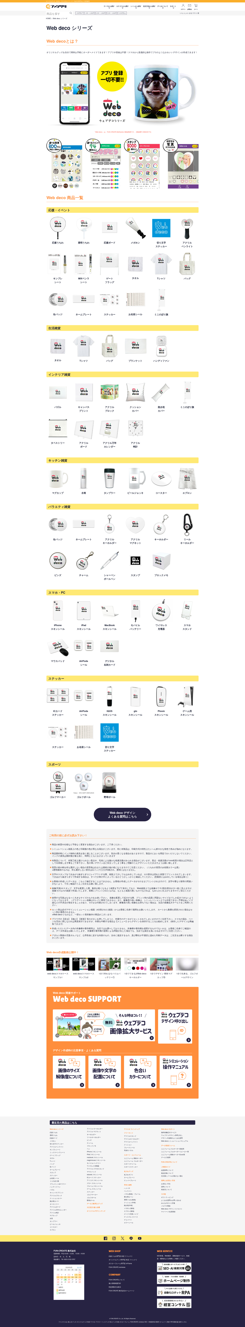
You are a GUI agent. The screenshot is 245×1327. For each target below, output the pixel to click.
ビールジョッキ (55, 1224)
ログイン (183, 9)
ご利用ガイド (165, 1167)
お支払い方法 (165, 1184)
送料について (165, 1186)
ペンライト (128, 1191)
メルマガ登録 (165, 1206)
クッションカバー (56, 1198)
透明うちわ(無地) (130, 1200)
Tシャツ (52, 1161)
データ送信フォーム (168, 1145)
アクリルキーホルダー (131, 1139)
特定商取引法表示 (115, 1287)
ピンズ (89, 1140)
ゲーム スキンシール (94, 1189)
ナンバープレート (130, 1180)
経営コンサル (183, 1322)
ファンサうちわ (63, 1322)
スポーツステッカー (131, 1167)
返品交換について (167, 1173)
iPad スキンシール (93, 1154)
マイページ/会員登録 (168, 1211)
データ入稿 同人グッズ (95, 1203)
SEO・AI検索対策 (149, 1322)
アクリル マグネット (94, 1131)
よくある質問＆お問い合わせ (171, 1200)
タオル (52, 1158)
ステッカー (53, 1175)
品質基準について (167, 1170)
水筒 (51, 1218)
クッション (128, 1145)
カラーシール (128, 1222)
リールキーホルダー (94, 1137)
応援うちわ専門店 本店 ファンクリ (120, 1256)
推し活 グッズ (72, 1322)
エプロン (53, 1230)
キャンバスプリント (57, 1192)
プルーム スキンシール (95, 1186)
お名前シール (54, 1178)
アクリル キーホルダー (95, 1129)
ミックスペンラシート (57, 1152)
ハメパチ (127, 1188)
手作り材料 (128, 1185)
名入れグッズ (128, 1171)
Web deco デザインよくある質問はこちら (122, 814)
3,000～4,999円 (100, 13)
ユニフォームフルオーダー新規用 (172, 1149)
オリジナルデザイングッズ (96, 1211)
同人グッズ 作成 (114, 1322)
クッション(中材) (130, 1202)
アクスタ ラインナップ (132, 1129)
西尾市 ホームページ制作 (162, 1322)
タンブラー (53, 1221)
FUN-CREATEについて (169, 1162)
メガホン (53, 1141)
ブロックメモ (91, 1146)
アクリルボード (55, 1207)
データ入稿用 (165, 1157)
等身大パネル (128, 1150)
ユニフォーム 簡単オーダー (133, 1158)
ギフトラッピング (167, 1197)
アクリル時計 (54, 1212)
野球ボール (91, 1200)
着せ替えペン (128, 1197)
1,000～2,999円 (89, 13)
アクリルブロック (56, 1195)
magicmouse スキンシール (96, 1160)
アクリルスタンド (130, 1136)
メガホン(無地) (129, 1208)
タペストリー (54, 1204)
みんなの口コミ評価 (168, 1203)
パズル (52, 1190)
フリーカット (128, 1133)
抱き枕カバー (54, 1201)
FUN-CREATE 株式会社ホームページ (121, 1291)
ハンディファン (55, 1187)
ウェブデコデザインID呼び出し (172, 1135)
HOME (48, 18)
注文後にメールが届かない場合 (172, 1176)
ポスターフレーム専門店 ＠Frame (120, 1263)
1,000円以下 (79, 13)
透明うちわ (53, 1135)
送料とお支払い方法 (168, 1180)
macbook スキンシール (95, 1157)
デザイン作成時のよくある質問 (172, 1138)
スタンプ (53, 1172)
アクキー (98, 1322)
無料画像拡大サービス (168, 1132)
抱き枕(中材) (128, 1205)
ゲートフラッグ (55, 1155)
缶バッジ (53, 1167)
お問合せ (189, 9)
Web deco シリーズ (56, 1129)
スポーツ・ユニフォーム (132, 1155)
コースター (53, 1227)
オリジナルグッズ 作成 (83, 1322)
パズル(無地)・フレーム (132, 1194)
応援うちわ (53, 1132)
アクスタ (92, 1322)
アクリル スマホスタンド (95, 1169)
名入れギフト (128, 1174)
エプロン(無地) (129, 1211)
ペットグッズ (105, 1322)
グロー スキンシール (94, 1183)
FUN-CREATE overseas (117, 1267)
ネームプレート (55, 1169)
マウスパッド (91, 1172)
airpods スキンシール (94, 1174)
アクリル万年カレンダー (58, 1210)
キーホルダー (91, 1134)
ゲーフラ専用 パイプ (131, 1214)
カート (196, 9)
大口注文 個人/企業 (93, 1207)
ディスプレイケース (131, 1217)
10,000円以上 (122, 13)
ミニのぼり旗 (54, 1181)
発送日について (166, 1189)
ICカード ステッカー (94, 1177)
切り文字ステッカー (57, 1144)
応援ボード (53, 1138)
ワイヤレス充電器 (93, 1166)
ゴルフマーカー (92, 1194)
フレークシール (129, 1147)
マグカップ (53, 1215)
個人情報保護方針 (115, 1283)
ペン (88, 1149)
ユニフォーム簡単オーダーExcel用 (173, 1154)
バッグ (52, 1164)
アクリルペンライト (57, 1147)
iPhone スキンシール (94, 1151)
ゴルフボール (91, 1197)
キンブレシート (55, 1149)
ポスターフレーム (124, 1322)
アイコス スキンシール (95, 1180)
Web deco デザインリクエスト (171, 1209)
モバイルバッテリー (94, 1163)
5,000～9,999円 (112, 13)
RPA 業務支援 (174, 1322)
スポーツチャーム (130, 1164)
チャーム (90, 1143)
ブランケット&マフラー (58, 1184)
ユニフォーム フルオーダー (133, 1161)
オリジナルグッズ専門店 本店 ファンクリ (123, 1260)
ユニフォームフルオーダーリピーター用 (175, 1151)
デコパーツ (128, 1220)
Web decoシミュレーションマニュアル (174, 1141)
